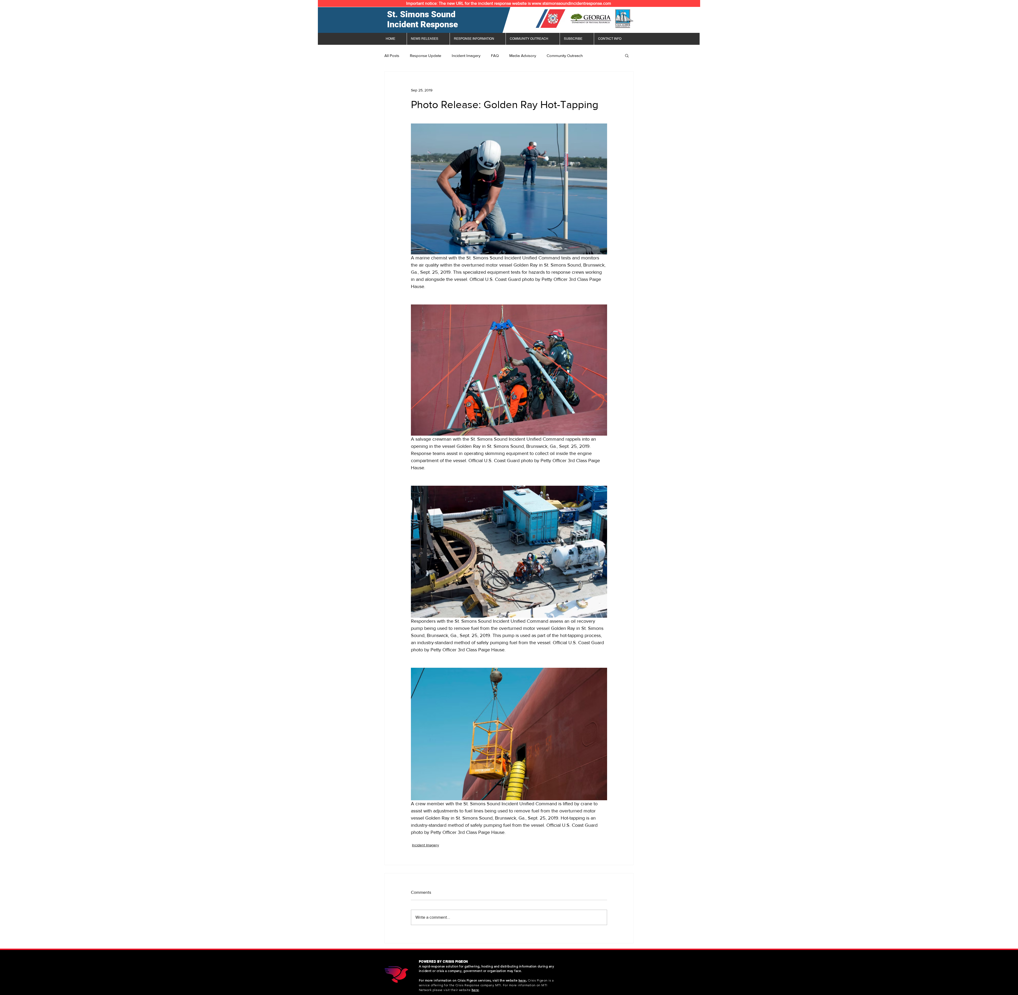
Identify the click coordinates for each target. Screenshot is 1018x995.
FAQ (495, 55)
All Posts (391, 55)
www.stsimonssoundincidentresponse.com (571, 3)
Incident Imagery (466, 55)
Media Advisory (522, 55)
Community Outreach (565, 55)
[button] (626, 55)
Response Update (425, 55)
